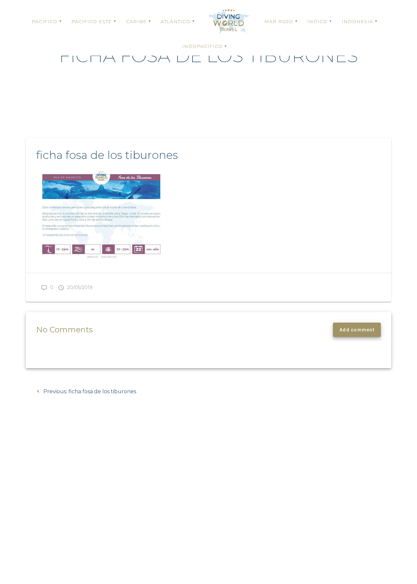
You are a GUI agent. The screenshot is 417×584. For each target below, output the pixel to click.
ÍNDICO (317, 21)
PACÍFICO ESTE (91, 21)
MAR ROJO (278, 21)
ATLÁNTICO (175, 21)
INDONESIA (357, 21)
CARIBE (136, 21)
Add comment (356, 329)
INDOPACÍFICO (202, 46)
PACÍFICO (44, 21)
